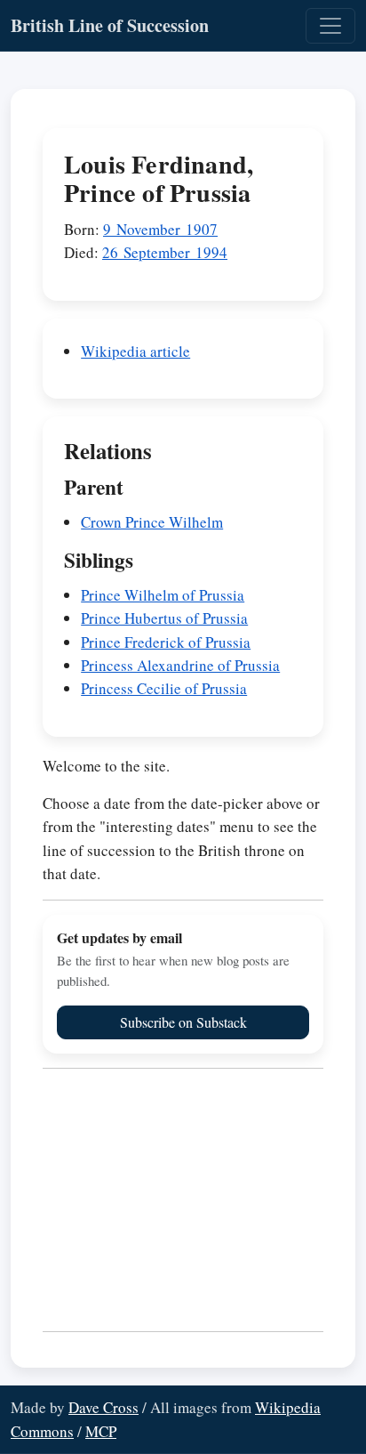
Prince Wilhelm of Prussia (162, 595)
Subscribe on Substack (183, 1022)
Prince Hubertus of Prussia (164, 618)
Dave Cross (103, 1407)
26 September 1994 (164, 252)
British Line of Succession (110, 25)
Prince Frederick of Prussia (166, 642)
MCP (100, 1431)
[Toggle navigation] (330, 26)
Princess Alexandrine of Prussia (180, 665)
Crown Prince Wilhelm (152, 522)
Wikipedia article (135, 351)
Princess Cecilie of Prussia (164, 688)
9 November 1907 (160, 229)
